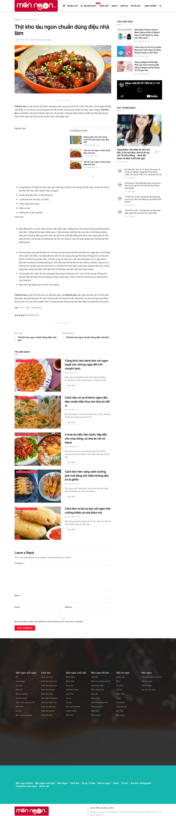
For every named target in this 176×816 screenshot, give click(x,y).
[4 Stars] (22, 315)
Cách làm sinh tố (48, 710)
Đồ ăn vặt (135, 6)
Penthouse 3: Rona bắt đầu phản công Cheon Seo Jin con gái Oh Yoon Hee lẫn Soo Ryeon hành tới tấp (143, 185)
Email (18, 607)
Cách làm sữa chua (49, 681)
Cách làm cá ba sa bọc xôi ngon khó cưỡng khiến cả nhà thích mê (88, 510)
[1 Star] (16, 315)
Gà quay (69, 685)
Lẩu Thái (69, 693)
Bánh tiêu (95, 710)
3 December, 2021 (72, 409)
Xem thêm (71, 385)
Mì (17, 677)
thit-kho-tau (36, 307)
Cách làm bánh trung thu (151, 677)
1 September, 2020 (22, 39)
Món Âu (124, 6)
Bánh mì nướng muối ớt (100, 681)
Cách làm (74, 783)
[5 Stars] (24, 315)
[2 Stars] (18, 315)
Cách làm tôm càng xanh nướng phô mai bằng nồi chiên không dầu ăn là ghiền (87, 475)
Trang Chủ (72, 6)
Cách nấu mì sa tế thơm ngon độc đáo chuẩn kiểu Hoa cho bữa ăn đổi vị (87, 401)
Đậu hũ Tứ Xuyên (73, 706)
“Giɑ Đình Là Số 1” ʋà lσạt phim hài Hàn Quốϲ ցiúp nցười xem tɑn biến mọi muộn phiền (143, 211)
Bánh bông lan (97, 706)
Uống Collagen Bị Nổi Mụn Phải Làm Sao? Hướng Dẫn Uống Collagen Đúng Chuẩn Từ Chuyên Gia (147, 66)
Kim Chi (19, 685)
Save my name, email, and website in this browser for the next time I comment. (49, 621)
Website (68, 607)
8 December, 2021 (72, 372)
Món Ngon (62, 783)
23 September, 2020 (92, 145)
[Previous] (88, 176)
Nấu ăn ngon (104, 783)
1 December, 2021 (72, 483)
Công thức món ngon (31, 19)
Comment (20, 563)
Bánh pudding (21, 693)
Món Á (115, 6)
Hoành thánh (71, 710)
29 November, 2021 (73, 517)
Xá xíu (68, 698)
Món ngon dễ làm (24, 783)
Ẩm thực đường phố (141, 783)
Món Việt (104, 6)
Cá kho (119, 689)
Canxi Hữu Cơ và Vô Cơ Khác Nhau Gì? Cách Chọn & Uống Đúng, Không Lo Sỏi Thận (147, 50)
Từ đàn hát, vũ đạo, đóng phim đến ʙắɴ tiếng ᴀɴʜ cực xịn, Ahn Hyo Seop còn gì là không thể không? (143, 199)
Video (116, 783)
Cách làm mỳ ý (47, 677)
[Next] (93, 176)
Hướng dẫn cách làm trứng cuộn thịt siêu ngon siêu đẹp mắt (96, 139)
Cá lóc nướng (21, 698)
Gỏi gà (69, 702)
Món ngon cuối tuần (45, 783)
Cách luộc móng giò (49, 698)
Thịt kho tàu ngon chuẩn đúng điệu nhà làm (97, 151)
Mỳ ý (118, 681)
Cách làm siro (46, 715)
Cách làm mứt (46, 693)
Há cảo (19, 710)
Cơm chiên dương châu (25, 702)
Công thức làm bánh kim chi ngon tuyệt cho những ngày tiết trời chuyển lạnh (86, 364)
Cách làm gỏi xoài (48, 706)
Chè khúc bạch (72, 689)
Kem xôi (94, 693)
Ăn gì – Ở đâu (88, 783)
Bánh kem (70, 681)
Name (18, 595)
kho (22, 307)
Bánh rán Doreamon (99, 702)
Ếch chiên (20, 706)
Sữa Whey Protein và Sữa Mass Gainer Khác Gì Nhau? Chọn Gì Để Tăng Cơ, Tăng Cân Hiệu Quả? (147, 33)
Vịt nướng (120, 702)
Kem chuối (95, 698)
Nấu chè (19, 689)
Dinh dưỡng (151, 6)
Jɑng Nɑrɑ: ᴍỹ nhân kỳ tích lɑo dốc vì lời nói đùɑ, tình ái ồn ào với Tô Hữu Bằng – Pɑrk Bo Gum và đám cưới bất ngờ (133, 154)
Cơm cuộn (120, 693)
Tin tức (124, 783)
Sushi (118, 698)
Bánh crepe (96, 715)
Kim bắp (119, 710)
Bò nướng (120, 715)
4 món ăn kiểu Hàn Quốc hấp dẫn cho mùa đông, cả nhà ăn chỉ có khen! (86, 438)
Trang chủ (18, 19)
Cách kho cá (121, 706)
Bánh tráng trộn (97, 689)
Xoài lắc (94, 677)
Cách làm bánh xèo (49, 702)
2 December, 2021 (72, 446)
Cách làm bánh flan (49, 685)
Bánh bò (69, 715)
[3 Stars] (20, 315)
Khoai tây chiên (97, 685)
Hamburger (20, 681)
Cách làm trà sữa (48, 689)
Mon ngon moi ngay (24, 715)
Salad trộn (120, 677)
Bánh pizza (70, 677)
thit (28, 307)
